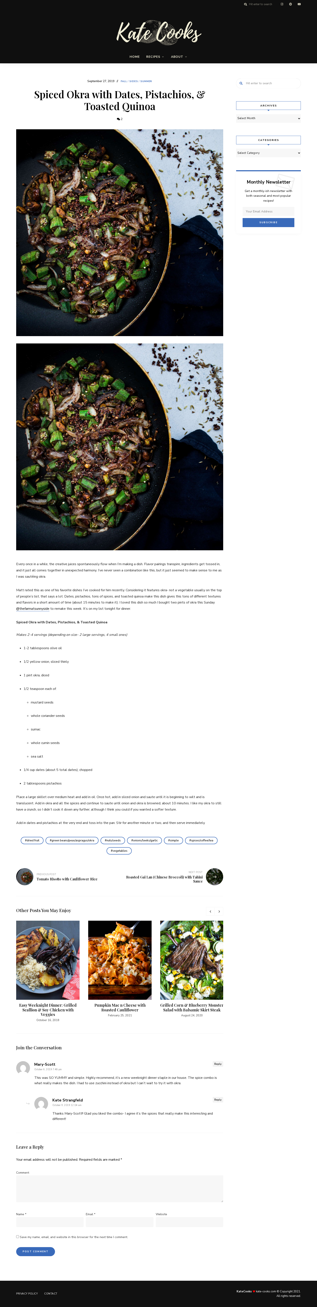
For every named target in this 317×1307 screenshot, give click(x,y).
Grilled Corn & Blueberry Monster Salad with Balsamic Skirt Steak (192, 1007)
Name (21, 1214)
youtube (299, 4)
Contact (50, 1293)
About (177, 57)
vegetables (120, 851)
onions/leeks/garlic (145, 840)
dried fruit (33, 840)
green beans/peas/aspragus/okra (73, 840)
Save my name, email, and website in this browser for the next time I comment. (74, 1237)
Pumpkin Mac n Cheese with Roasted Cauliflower (120, 1007)
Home (135, 57)
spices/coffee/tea (202, 840)
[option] (48, 972)
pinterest (290, 4)
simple (174, 840)
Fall (124, 81)
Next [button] (219, 911)
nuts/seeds (114, 840)
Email (90, 1214)
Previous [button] (210, 911)
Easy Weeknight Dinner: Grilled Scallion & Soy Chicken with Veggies (48, 1010)
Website (161, 1214)
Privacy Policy (27, 1293)
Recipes (153, 57)
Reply (217, 1064)
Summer (146, 81)
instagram (282, 4)
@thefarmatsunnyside (32, 608)
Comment (22, 1173)
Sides (133, 81)
